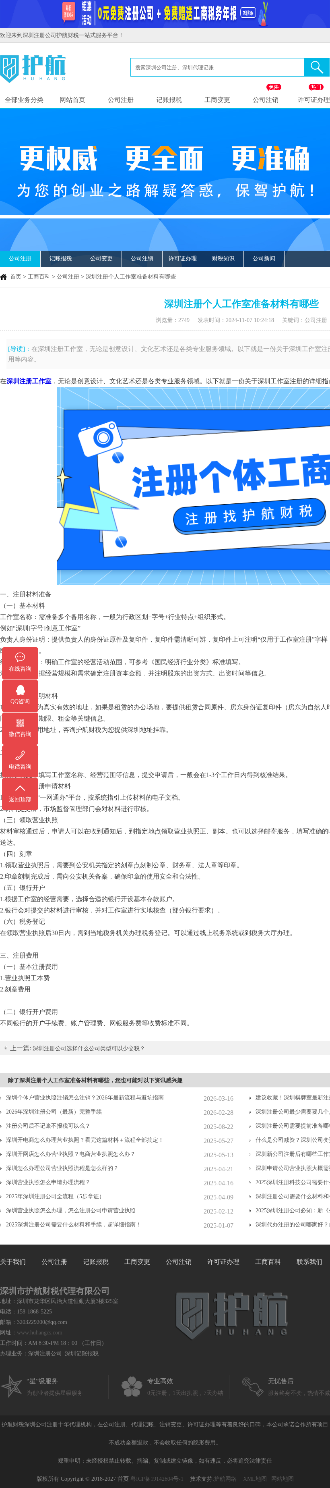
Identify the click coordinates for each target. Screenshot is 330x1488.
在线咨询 (20, 669)
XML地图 (255, 1479)
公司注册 (121, 99)
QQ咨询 (20, 701)
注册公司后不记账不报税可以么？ (48, 1126)
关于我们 (13, 1261)
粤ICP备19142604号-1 (157, 1479)
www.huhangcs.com (39, 1333)
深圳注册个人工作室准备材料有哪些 (131, 277)
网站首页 (72, 99)
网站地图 (282, 1479)
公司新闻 (264, 259)
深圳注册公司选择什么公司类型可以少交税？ (89, 1048)
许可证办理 (183, 259)
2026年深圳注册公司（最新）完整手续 (54, 1112)
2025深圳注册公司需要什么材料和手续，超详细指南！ (73, 1225)
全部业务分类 (24, 99)
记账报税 (169, 99)
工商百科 (39, 277)
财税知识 (223, 259)
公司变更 (101, 259)
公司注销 (265, 99)
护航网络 (225, 1479)
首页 (15, 277)
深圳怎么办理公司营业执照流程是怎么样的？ (62, 1168)
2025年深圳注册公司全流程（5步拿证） (55, 1196)
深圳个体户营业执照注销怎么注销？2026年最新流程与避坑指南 (85, 1098)
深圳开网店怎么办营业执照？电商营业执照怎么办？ (71, 1154)
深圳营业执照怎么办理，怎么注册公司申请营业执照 (71, 1210)
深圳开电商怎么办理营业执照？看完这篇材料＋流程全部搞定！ (85, 1140)
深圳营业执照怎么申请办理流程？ (48, 1182)
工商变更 (217, 99)
